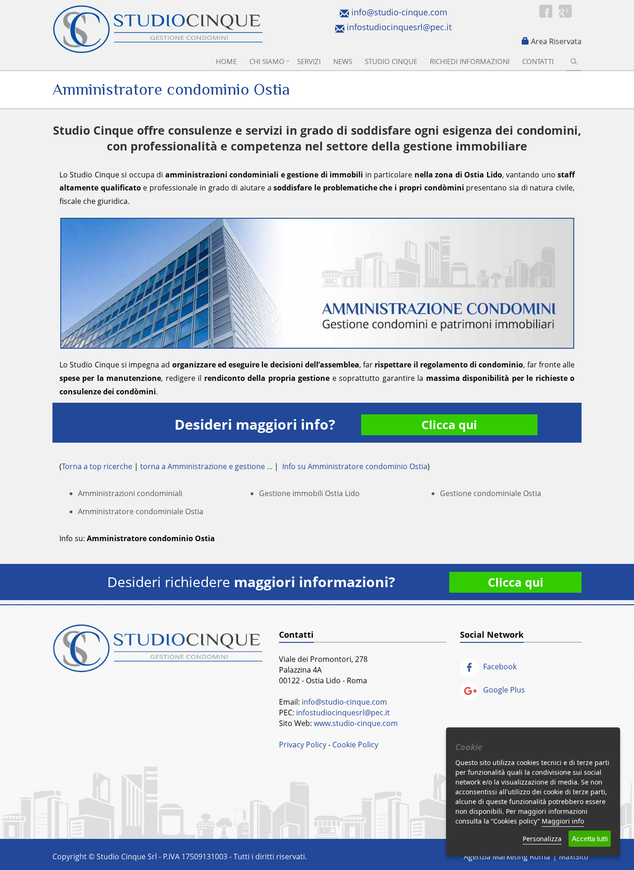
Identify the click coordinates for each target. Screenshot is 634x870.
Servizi (309, 61)
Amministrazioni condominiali (130, 493)
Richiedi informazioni (470, 61)
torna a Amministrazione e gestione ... (206, 466)
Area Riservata (556, 41)
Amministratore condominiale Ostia (140, 511)
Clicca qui (449, 424)
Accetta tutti (590, 839)
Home (226, 61)
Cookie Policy (355, 744)
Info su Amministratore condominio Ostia (354, 466)
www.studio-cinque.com (356, 723)
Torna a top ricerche (97, 466)
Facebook (500, 666)
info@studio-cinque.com (399, 12)
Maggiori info (563, 821)
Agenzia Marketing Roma (507, 856)
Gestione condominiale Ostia (490, 493)
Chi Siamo (267, 61)
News (342, 61)
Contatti (538, 61)
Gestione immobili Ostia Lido (309, 493)
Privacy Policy (302, 744)
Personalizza (542, 838)
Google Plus (504, 690)
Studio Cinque (391, 61)
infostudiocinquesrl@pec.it (399, 27)
